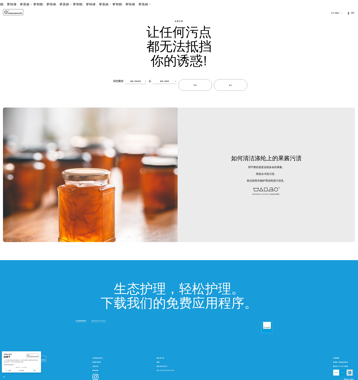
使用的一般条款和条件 (340, 362)
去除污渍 (95, 366)
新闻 (158, 362)
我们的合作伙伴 (162, 366)
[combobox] (135, 82)
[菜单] (352, 12)
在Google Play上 (99, 321)
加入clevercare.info (165, 371)
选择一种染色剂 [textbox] (135, 81)
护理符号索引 (96, 362)
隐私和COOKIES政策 (340, 366)
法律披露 (336, 358)
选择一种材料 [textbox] (164, 81)
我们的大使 (160, 358)
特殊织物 (95, 371)
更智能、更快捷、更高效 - (35, 4)
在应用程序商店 (81, 321)
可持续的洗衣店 (97, 358)
